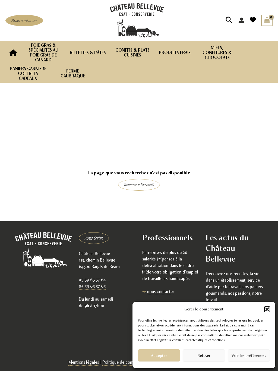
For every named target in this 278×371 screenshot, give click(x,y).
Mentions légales (83, 362)
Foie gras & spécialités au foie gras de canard (43, 52)
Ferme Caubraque (73, 73)
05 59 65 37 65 (92, 286)
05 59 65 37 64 (92, 279)
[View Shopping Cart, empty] (267, 20)
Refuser (203, 355)
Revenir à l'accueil (139, 185)
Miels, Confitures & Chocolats (217, 52)
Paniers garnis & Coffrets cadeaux (28, 73)
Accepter (159, 355)
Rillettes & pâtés (88, 52)
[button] (267, 309)
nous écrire (93, 238)
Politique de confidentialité (127, 362)
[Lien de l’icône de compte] (241, 20)
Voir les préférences (249, 355)
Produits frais (175, 52)
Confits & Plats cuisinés (132, 53)
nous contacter (160, 291)
